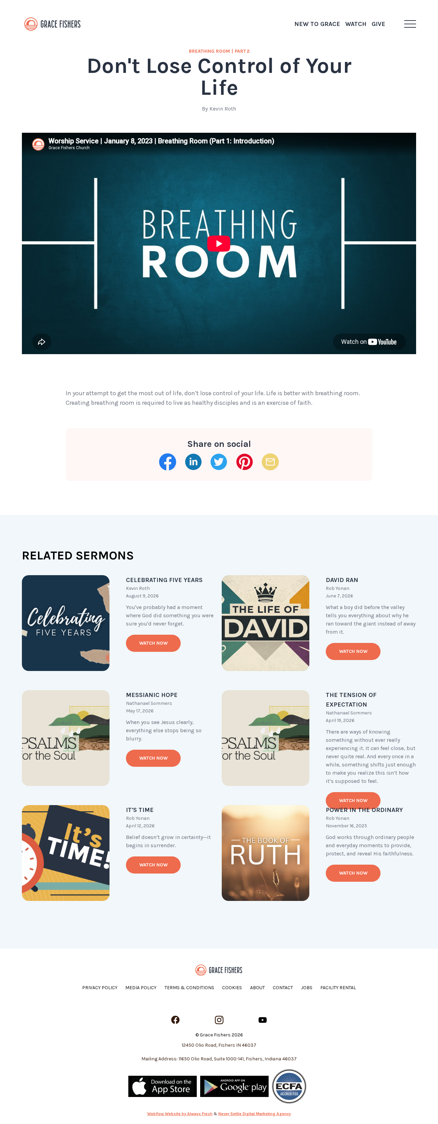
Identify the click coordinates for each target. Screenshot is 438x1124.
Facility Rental (338, 988)
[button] (410, 24)
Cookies (232, 988)
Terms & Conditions (189, 988)
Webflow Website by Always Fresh (179, 1113)
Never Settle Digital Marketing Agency (254, 1113)
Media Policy (140, 988)
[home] (52, 24)
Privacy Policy (99, 988)
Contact (283, 988)
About (257, 988)
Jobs (306, 988)
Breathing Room (209, 51)
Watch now (153, 643)
